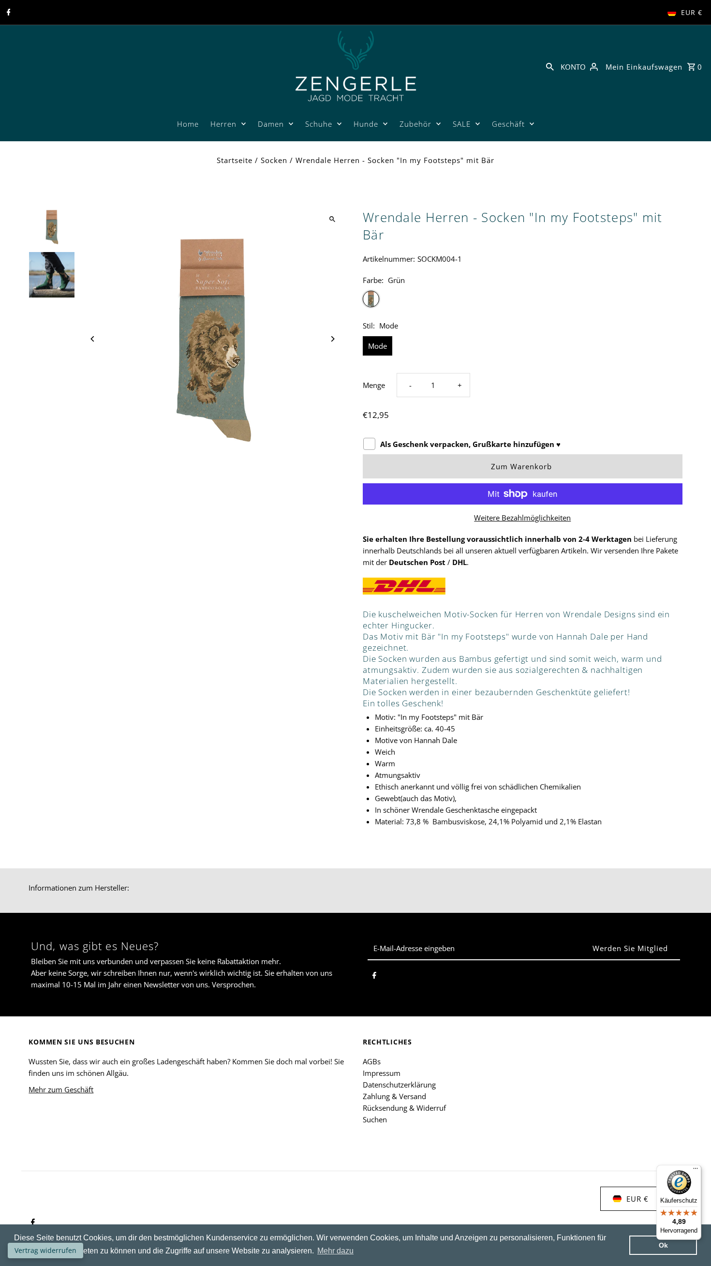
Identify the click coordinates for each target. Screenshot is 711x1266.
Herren (223, 124)
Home (188, 124)
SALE (462, 124)
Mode (377, 346)
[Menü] (695, 1171)
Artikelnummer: (389, 259)
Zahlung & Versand (394, 1096)
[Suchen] (550, 65)
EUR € (691, 12)
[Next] (332, 339)
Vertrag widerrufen (45, 1250)
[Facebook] (7, 12)
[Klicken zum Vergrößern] (332, 219)
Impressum (381, 1073)
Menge (374, 385)
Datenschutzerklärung (399, 1084)
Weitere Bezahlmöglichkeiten (522, 517)
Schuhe (318, 124)
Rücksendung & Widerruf (404, 1108)
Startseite (234, 160)
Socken (274, 160)
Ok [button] (663, 1245)
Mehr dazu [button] (335, 1251)
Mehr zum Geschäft (61, 1089)
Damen (271, 124)
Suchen (375, 1119)
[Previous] (93, 339)
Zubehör (415, 124)
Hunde (366, 124)
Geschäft (508, 124)
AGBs (372, 1061)
